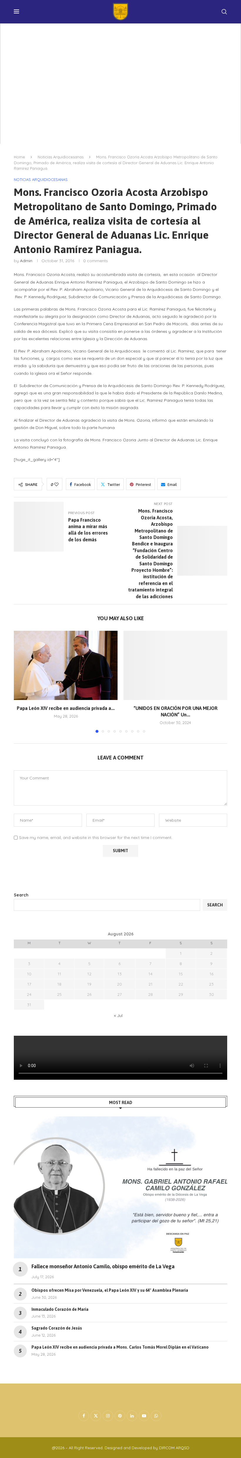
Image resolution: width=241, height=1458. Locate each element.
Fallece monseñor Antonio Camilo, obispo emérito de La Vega (103, 1266)
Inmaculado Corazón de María (59, 1309)
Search (21, 895)
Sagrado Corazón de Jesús (56, 1328)
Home (19, 157)
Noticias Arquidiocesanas (60, 157)
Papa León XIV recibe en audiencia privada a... (66, 708)
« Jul (118, 1015)
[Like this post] (56, 484)
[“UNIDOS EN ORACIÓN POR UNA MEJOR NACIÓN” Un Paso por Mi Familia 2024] (175, 665)
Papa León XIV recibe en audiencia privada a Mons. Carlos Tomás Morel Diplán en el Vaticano (120, 1347)
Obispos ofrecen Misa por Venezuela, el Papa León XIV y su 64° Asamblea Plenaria (109, 1290)
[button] (22, 681)
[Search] (224, 12)
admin (26, 260)
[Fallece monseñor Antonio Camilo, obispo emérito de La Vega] (120, 1187)
